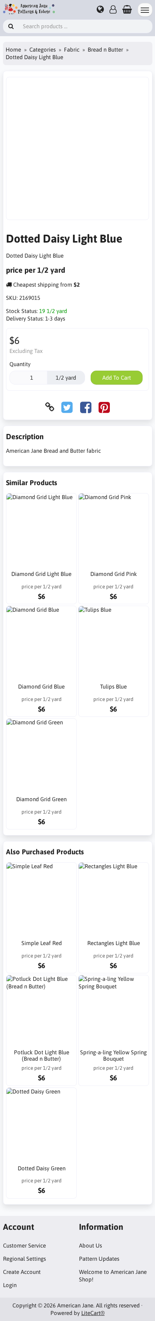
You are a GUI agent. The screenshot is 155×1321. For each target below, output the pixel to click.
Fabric (71, 49)
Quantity (19, 364)
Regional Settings (24, 1258)
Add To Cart (116, 377)
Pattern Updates (99, 1258)
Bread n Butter (105, 49)
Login (10, 1285)
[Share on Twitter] (67, 407)
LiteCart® (93, 1313)
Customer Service (24, 1245)
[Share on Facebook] (85, 407)
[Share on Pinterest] (104, 407)
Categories (42, 49)
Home (13, 49)
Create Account (22, 1272)
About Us (90, 1245)
